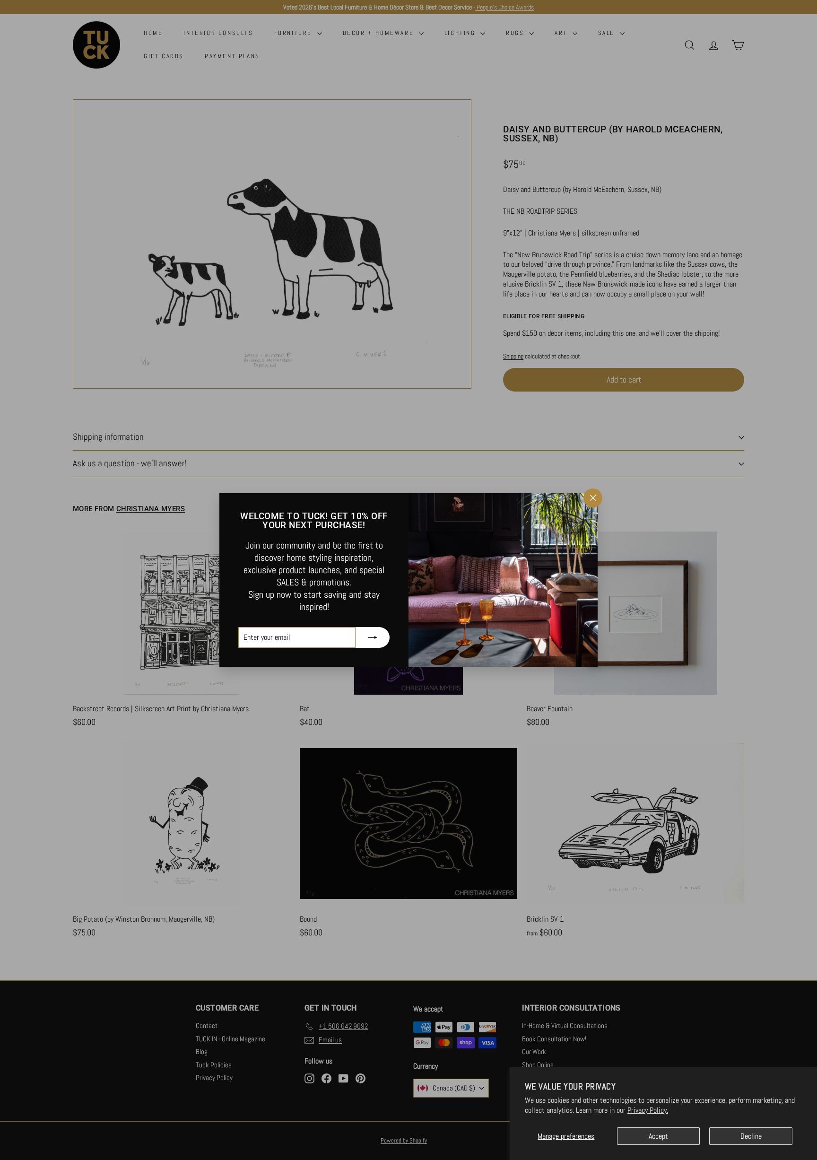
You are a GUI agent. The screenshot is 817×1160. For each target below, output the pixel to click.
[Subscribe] (373, 637)
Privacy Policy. (647, 1110)
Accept (658, 1136)
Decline (751, 1136)
